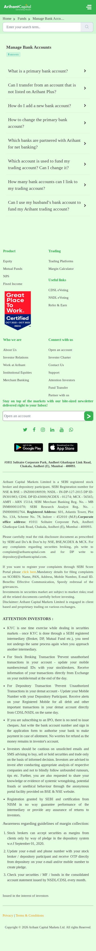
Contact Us (56, 365)
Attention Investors (61, 380)
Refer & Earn (57, 305)
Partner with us (58, 395)
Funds (22, 18)
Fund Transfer (58, 387)
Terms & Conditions (30, 915)
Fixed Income (12, 284)
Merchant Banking (16, 380)
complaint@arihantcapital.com (24, 552)
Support (53, 372)
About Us (10, 350)
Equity (7, 261)
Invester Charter (59, 357)
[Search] (87, 27)
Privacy (8, 915)
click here (29, 572)
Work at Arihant (14, 365)
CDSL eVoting (58, 290)
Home (7, 18)
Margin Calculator (61, 268)
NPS (6, 276)
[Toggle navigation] (88, 7)
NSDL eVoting (58, 297)
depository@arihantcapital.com (24, 557)
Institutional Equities (17, 372)
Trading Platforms (60, 261)
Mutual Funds (12, 268)
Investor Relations (15, 357)
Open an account (60, 350)
